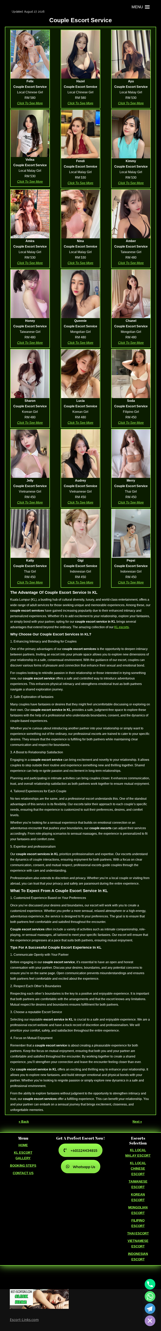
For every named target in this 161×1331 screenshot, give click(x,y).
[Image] (30, 54)
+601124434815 (83, 1150)
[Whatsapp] (150, 1296)
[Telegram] (150, 1308)
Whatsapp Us (84, 1166)
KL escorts (121, 627)
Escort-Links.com (24, 1319)
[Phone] (150, 1284)
